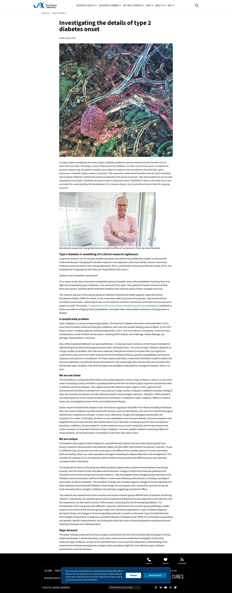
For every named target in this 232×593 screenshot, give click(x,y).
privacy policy (74, 579)
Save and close (155, 575)
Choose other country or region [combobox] (121, 587)
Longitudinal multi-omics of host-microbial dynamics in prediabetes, (123, 305)
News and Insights (59, 13)
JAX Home (45, 13)
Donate (166, 563)
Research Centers (52, 578)
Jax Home (48, 570)
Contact (149, 563)
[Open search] (197, 5)
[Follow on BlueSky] (175, 587)
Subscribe (182, 563)
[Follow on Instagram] (170, 587)
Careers (58, 570)
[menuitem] (87, 5)
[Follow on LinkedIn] (161, 587)
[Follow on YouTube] (165, 587)
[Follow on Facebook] (156, 587)
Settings (133, 575)
